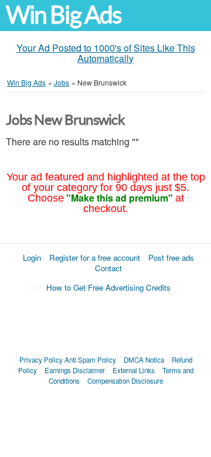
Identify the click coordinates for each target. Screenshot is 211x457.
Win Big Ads (63, 15)
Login (32, 257)
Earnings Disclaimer (75, 370)
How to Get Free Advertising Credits (108, 287)
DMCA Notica (144, 359)
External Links (134, 370)
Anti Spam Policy (90, 359)
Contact (108, 268)
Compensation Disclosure (125, 381)
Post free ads (171, 257)
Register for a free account (94, 257)
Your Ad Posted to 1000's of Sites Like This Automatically (105, 53)
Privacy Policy (41, 359)
